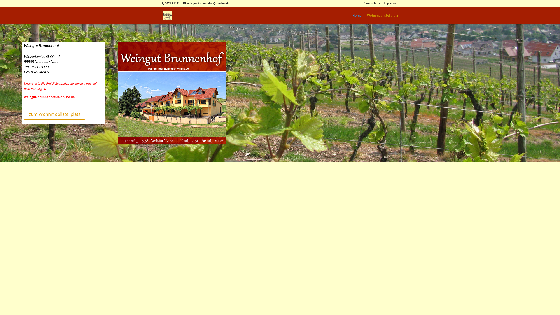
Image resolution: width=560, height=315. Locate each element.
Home (356, 16)
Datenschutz (372, 3)
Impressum (391, 3)
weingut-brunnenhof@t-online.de (49, 97)
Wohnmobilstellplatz (382, 16)
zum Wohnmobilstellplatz (54, 114)
